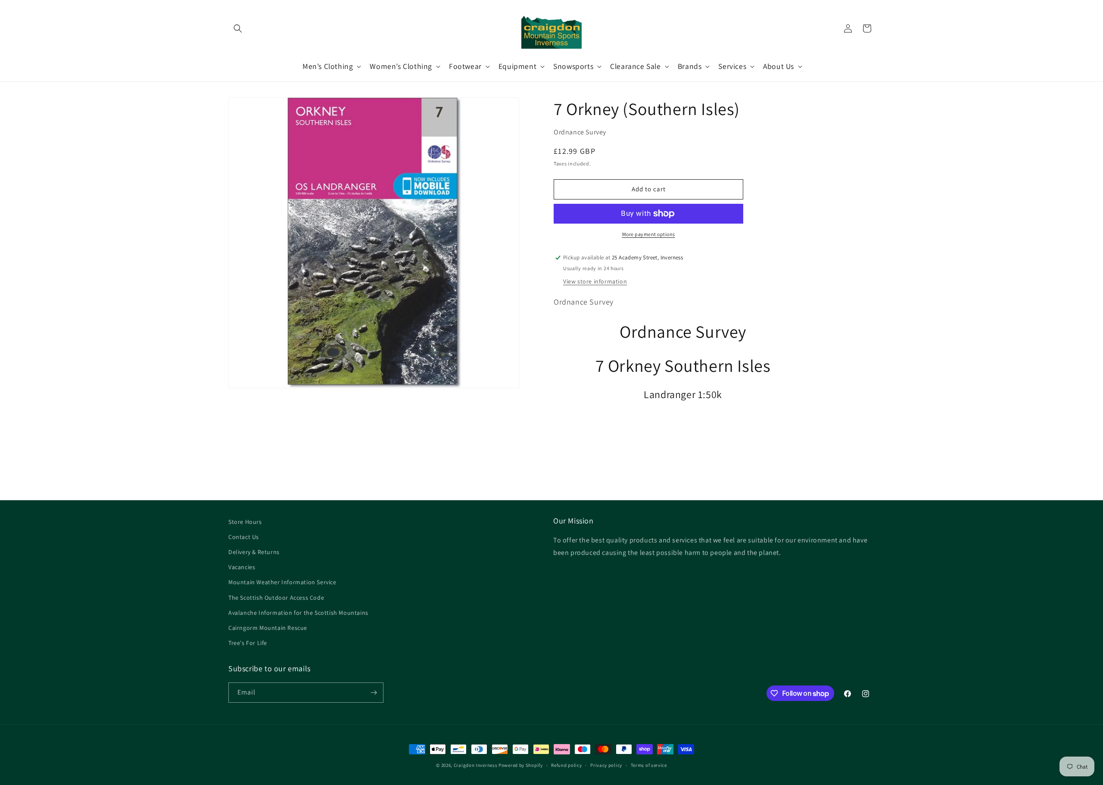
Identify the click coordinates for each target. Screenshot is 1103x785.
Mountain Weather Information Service (282, 582)
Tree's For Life (247, 643)
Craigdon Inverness (476, 765)
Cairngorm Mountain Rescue (267, 628)
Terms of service (649, 765)
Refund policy (566, 765)
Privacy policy (606, 765)
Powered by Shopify (521, 765)
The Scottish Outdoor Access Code (276, 597)
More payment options (648, 234)
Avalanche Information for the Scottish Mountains (298, 613)
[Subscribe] (373, 692)
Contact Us (243, 537)
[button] (237, 28)
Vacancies (241, 567)
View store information (595, 281)
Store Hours (245, 522)
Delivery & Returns (254, 552)
